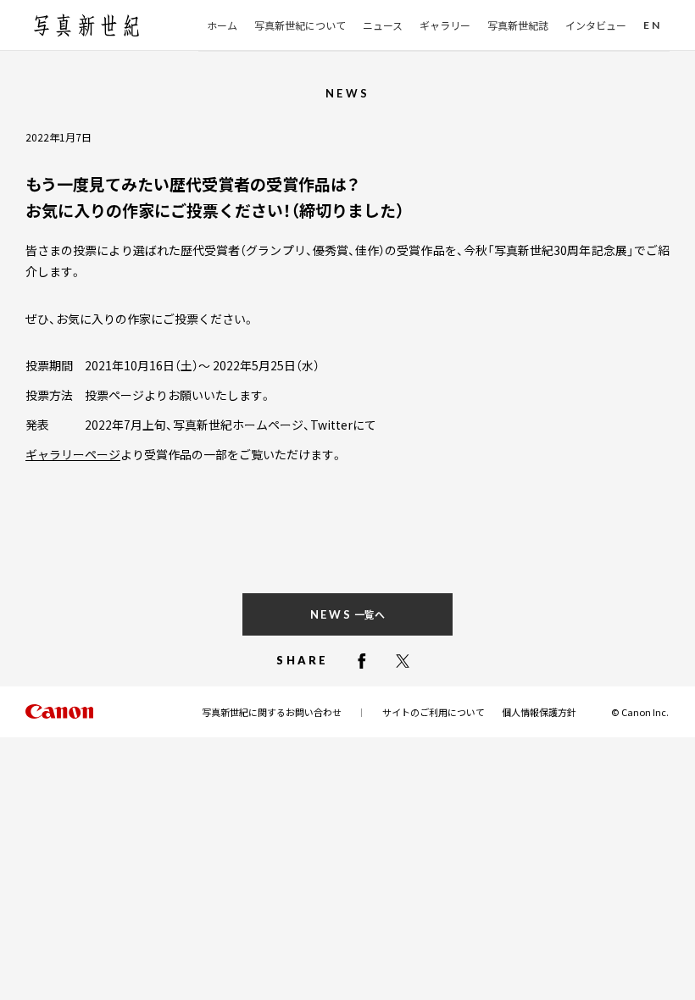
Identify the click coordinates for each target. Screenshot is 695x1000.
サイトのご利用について (433, 712)
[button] (652, 26)
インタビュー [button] (595, 25)
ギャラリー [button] (445, 25)
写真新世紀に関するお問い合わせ (272, 712)
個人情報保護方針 (539, 712)
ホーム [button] (222, 25)
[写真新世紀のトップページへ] (86, 25)
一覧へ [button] (347, 614)
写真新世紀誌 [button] (517, 25)
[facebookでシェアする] (362, 661)
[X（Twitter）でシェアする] (402, 661)
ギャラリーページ (72, 454)
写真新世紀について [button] (300, 25)
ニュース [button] (383, 25)
